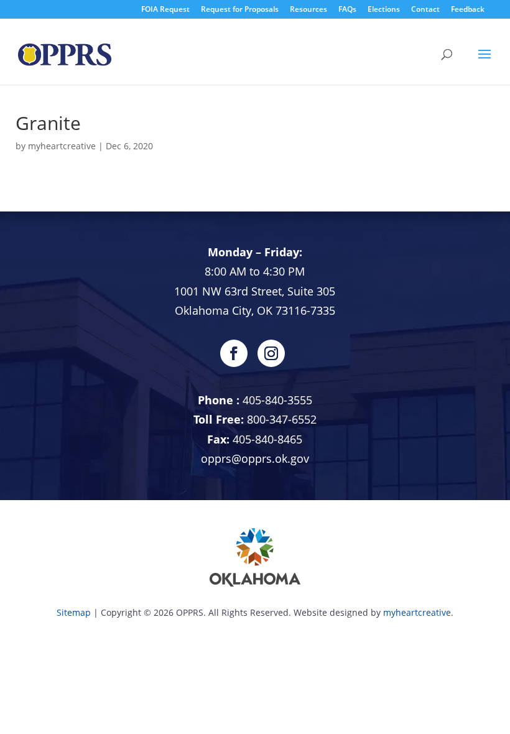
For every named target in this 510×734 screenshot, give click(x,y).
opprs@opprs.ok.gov (255, 458)
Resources (308, 9)
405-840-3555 (277, 400)
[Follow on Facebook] (234, 353)
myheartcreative (62, 146)
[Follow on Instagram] (271, 353)
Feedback (467, 9)
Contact (425, 9)
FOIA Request (165, 9)
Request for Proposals (240, 9)
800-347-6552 (282, 419)
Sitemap (74, 612)
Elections (384, 9)
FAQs (347, 9)
